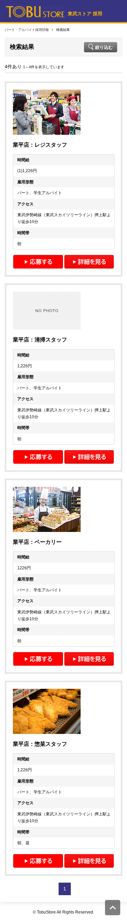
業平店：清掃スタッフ (40, 340)
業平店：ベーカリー (37, 542)
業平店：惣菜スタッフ (40, 744)
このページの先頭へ (112, 907)
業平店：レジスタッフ (40, 145)
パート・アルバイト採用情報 (27, 30)
